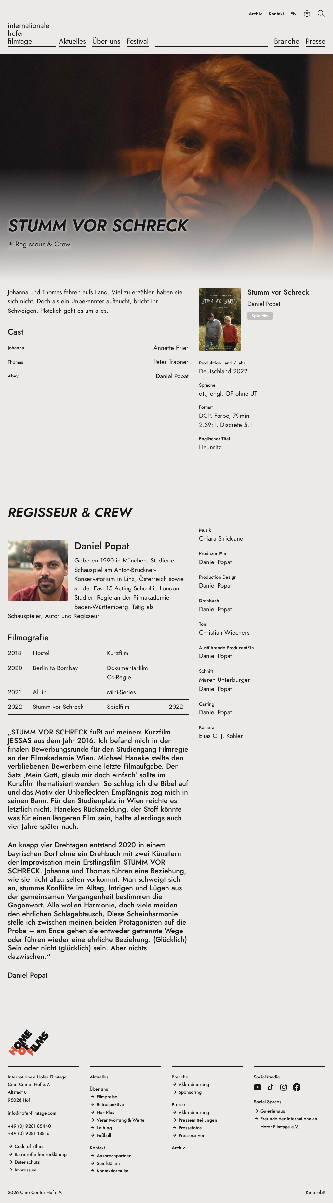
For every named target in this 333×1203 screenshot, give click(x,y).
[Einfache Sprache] (307, 14)
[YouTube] (257, 1086)
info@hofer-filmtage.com (32, 1113)
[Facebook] (296, 1086)
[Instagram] (283, 1086)
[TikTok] (270, 1086)
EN (293, 14)
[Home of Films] (28, 1043)
